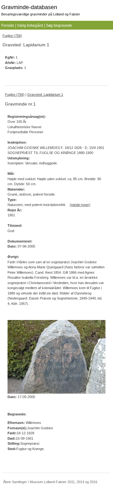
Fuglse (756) (12, 35)
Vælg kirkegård (30, 25)
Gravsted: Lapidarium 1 (45, 94)
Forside (7, 25)
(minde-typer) (80, 205)
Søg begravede (59, 25)
